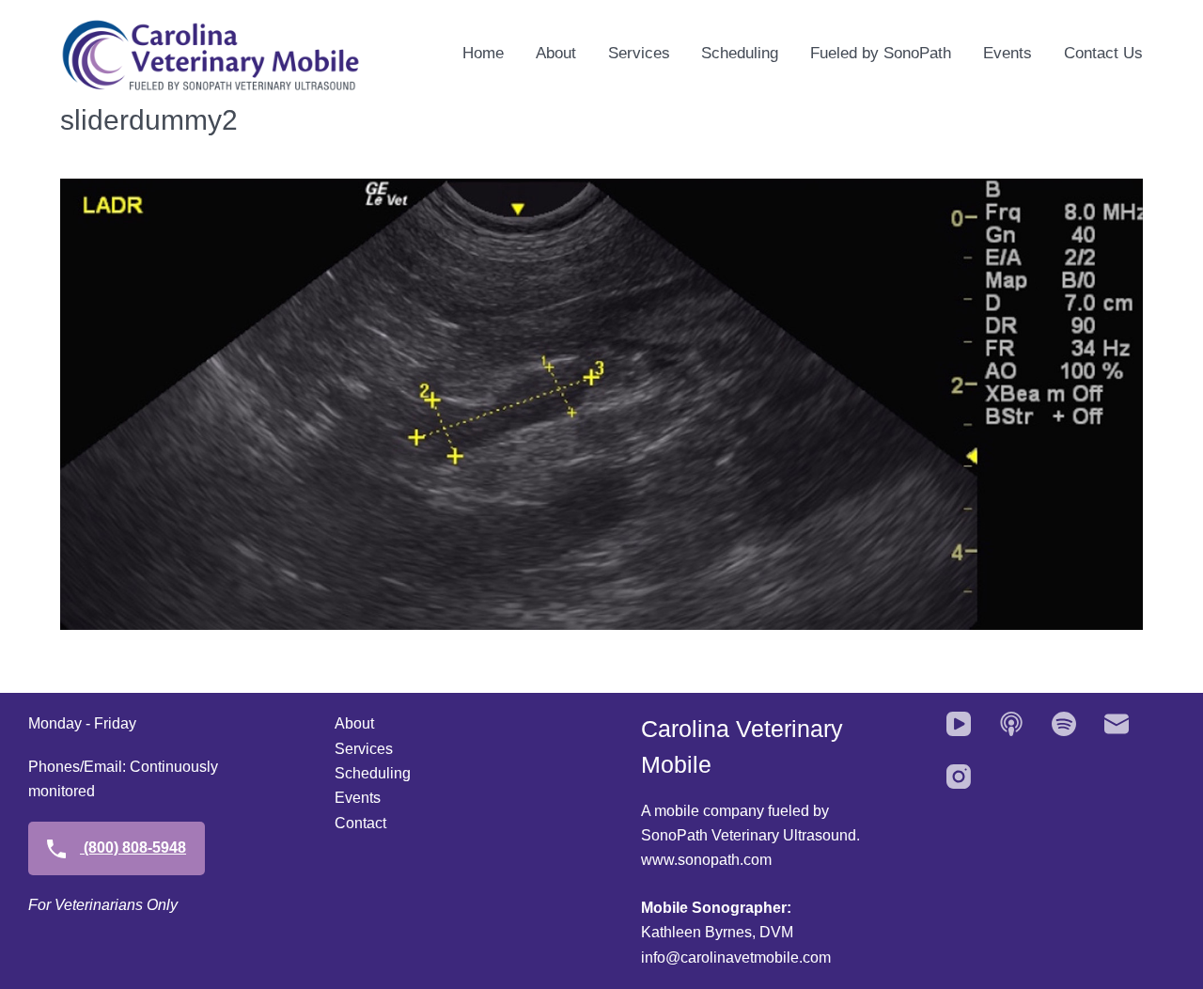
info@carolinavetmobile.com (736, 957)
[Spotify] (1064, 724)
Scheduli (364, 773)
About (556, 53)
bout (359, 723)
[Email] (1116, 724)
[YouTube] (958, 724)
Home (483, 53)
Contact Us (1103, 53)
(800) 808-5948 (133, 848)
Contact (360, 823)
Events (1007, 53)
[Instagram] (958, 776)
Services (639, 53)
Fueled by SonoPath (880, 53)
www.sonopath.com (706, 860)
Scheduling (739, 53)
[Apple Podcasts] (1011, 724)
